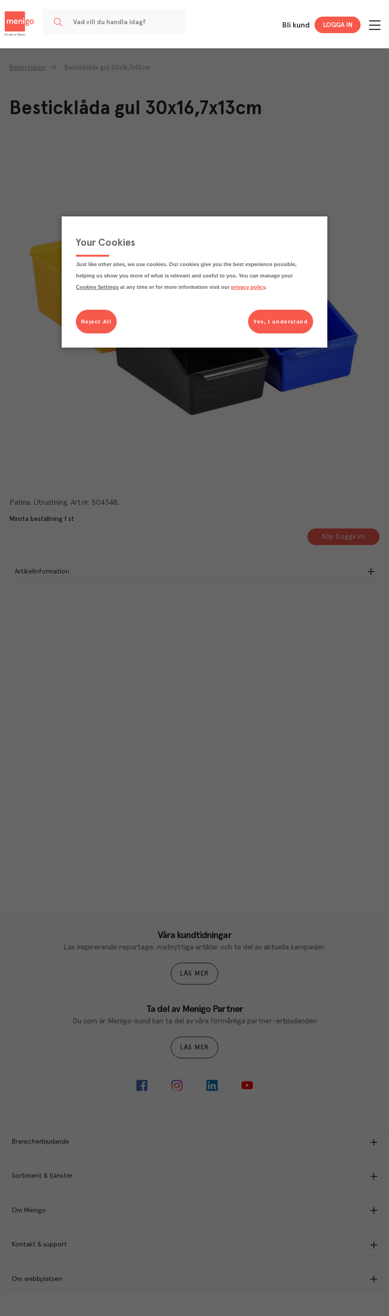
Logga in (337, 25)
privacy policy (248, 287)
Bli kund (296, 25)
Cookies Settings (97, 287)
